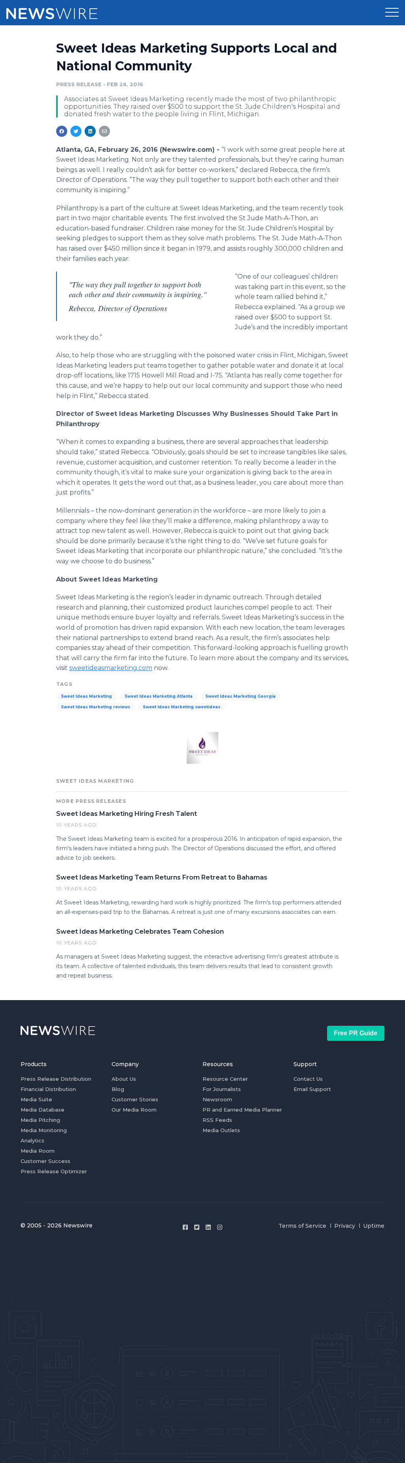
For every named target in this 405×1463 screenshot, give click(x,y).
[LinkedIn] (208, 1227)
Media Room (38, 1151)
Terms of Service (302, 1225)
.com (110, 668)
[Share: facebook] (61, 131)
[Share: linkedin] (90, 131)
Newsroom (217, 1099)
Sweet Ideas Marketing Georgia (240, 696)
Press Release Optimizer (54, 1171)
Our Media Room (134, 1109)
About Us (124, 1079)
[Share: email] (104, 131)
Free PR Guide (355, 1033)
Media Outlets (221, 1130)
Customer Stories (135, 1099)
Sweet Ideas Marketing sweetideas (181, 707)
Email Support (312, 1089)
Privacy (344, 1225)
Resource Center (225, 1079)
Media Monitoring (44, 1130)
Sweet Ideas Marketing (86, 696)
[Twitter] (196, 1227)
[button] (392, 13)
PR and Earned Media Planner (242, 1109)
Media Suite (36, 1099)
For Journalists (221, 1089)
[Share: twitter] (76, 131)
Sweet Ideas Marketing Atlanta (159, 696)
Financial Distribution (48, 1089)
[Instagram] (219, 1227)
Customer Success (45, 1161)
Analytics (32, 1140)
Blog (118, 1089)
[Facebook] (185, 1227)
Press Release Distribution (56, 1079)
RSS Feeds (217, 1120)
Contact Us (308, 1079)
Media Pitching (40, 1120)
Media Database (42, 1109)
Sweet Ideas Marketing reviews (95, 707)
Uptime (373, 1225)
